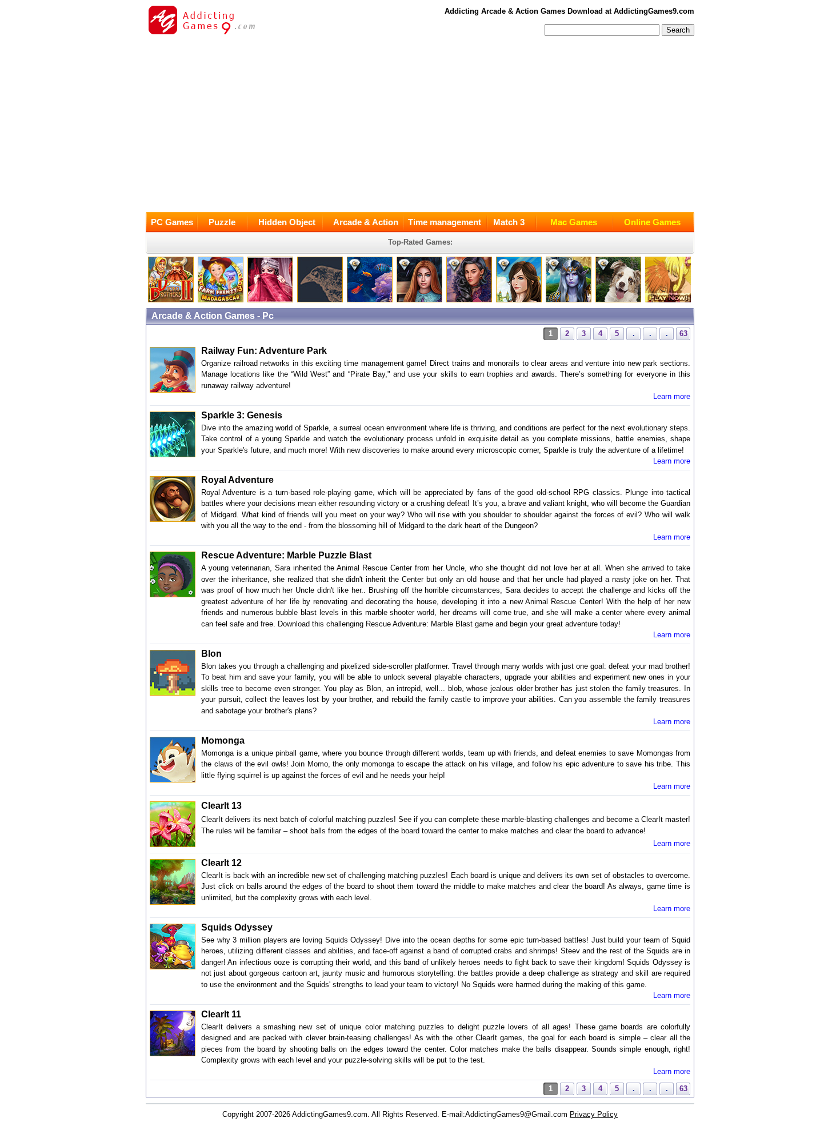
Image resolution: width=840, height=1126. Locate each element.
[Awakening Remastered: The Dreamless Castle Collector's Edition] (519, 300)
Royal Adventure (237, 480)
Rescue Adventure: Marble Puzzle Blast (286, 555)
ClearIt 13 (221, 805)
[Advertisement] (420, 126)
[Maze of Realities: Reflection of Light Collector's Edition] (568, 300)
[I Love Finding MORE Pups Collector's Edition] (618, 300)
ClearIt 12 (221, 863)
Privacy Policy (594, 1114)
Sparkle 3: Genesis (241, 415)
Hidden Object (286, 222)
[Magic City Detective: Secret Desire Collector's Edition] (469, 300)
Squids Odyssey (237, 927)
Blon (211, 653)
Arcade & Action (365, 222)
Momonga (223, 740)
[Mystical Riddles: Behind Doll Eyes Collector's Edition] (419, 300)
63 (683, 333)
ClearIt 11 (221, 1014)
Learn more (671, 396)
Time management (444, 222)
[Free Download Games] (668, 300)
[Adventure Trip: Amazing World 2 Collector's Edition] (370, 300)
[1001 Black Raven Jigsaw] (320, 300)
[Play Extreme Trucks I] (220, 300)
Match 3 (509, 222)
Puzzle (222, 222)
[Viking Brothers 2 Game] (171, 300)
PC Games (172, 222)
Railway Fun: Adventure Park (264, 351)
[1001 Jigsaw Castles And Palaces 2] (270, 300)
